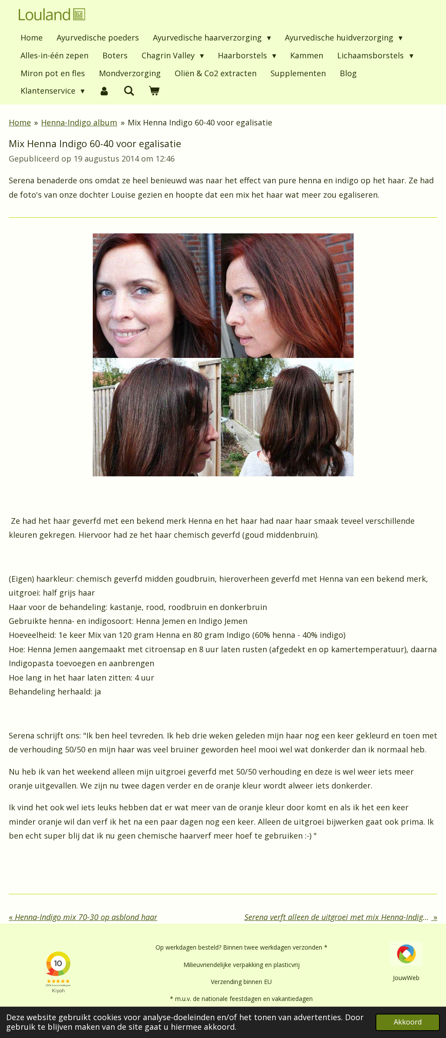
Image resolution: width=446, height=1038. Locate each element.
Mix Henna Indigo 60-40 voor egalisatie (200, 122)
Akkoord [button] (408, 1022)
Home (20, 122)
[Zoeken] (128, 91)
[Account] (104, 91)
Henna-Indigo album (79, 122)
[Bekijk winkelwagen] (154, 91)
